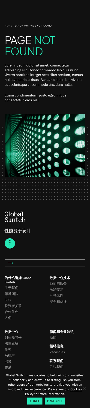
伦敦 (8, 349)
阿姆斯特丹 (13, 337)
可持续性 (56, 295)
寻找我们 (56, 366)
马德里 (10, 355)
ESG (8, 300)
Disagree (55, 401)
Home (8, 25)
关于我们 (11, 288)
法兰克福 (11, 343)
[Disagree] (84, 388)
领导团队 (11, 294)
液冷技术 (56, 289)
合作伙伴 (11, 312)
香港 (8, 367)
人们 (8, 318)
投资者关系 (13, 306)
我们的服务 (58, 283)
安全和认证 (58, 301)
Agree (35, 401)
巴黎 (8, 361)
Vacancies (57, 352)
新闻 (53, 337)
